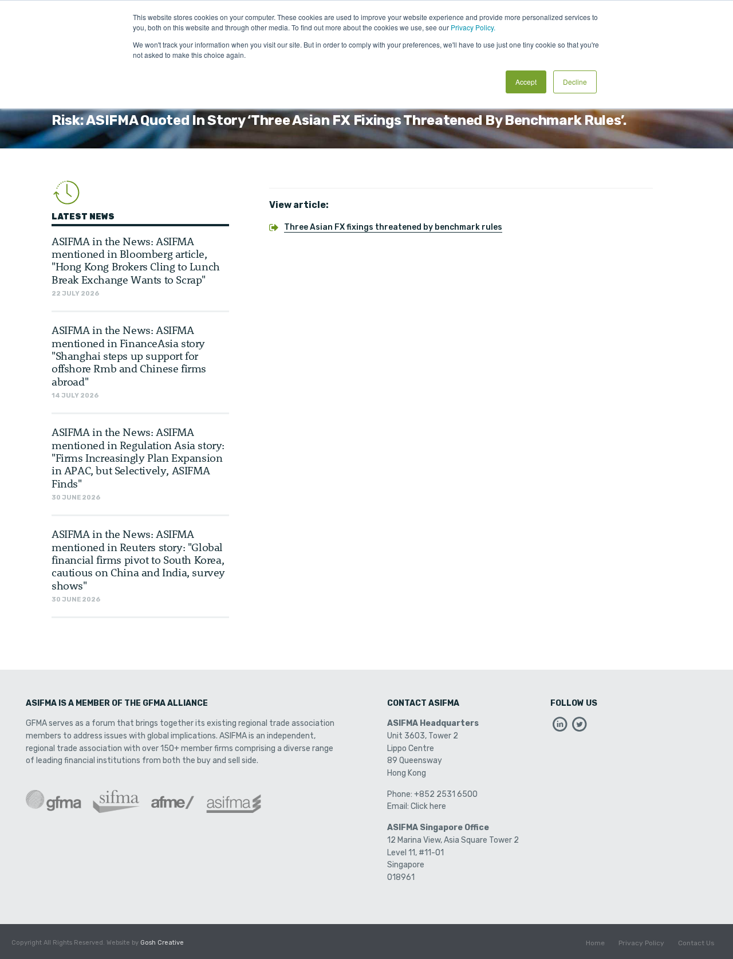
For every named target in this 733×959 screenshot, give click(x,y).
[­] (560, 727)
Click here (428, 806)
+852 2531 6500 (446, 794)
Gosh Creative (162, 942)
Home (595, 943)
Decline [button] (575, 82)
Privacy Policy (641, 943)
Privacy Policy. (473, 27)
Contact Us (696, 943)
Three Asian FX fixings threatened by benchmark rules (393, 227)
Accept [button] (526, 82)
